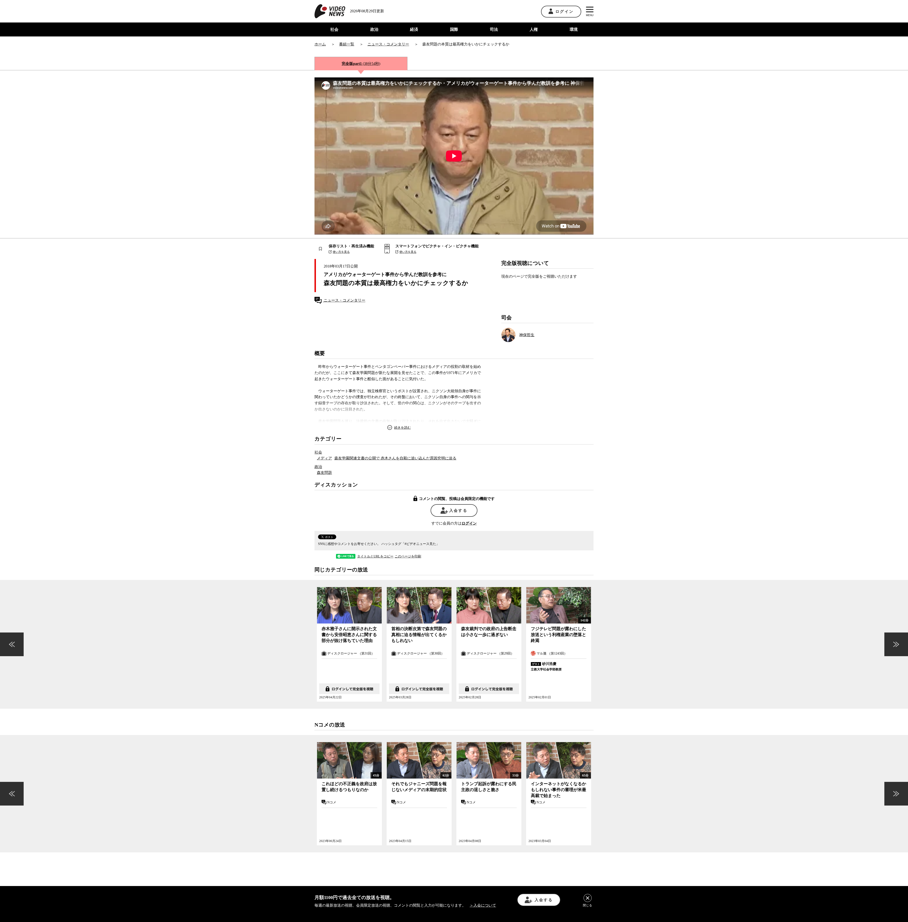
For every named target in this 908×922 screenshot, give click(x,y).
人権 (534, 29)
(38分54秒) (361, 64)
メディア (324, 458)
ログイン (564, 11)
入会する (458, 510)
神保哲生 (526, 335)
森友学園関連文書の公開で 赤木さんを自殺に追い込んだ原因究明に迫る (395, 458)
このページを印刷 (408, 556)
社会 (334, 29)
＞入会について (483, 905)
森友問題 (324, 473)
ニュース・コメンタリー (344, 300)
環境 (574, 29)
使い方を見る (341, 252)
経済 (414, 29)
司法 (494, 29)
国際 (454, 29)
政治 (374, 29)
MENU (590, 15)
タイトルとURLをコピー (375, 556)
